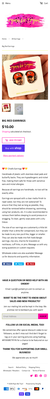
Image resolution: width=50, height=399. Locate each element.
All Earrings (16, 38)
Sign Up (43, 316)
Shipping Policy (34, 367)
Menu (8, 3)
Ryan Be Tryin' (18, 383)
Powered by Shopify (33, 383)
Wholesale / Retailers (11, 370)
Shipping (6, 131)
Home (4, 38)
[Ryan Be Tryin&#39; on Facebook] (36, 376)
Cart (46, 3)
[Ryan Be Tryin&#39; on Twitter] (31, 376)
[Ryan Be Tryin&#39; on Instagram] (45, 376)
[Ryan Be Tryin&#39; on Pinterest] (40, 376)
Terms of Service (39, 370)
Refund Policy (21, 367)
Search (10, 367)
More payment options (13, 155)
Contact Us (26, 370)
